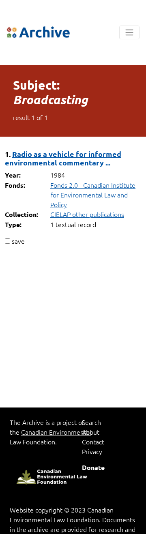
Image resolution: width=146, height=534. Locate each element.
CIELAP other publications (87, 214)
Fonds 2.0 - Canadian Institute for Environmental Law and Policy (92, 194)
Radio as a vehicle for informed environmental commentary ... (63, 158)
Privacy (92, 451)
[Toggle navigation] (129, 32)
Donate (93, 467)
